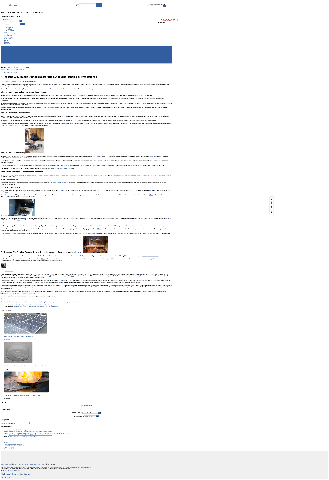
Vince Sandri (6, 81)
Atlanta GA (7, 302)
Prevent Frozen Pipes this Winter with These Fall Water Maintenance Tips (30, 431)
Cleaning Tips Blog (9, 447)
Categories (4, 423)
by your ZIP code (76, 412)
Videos (10, 29)
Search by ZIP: (5, 67)
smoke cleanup (40, 302)
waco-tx (77, 302)
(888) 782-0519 (170, 20)
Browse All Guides (9, 449)
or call (162, 19)
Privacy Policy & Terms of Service (14, 445)
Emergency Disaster (10, 33)
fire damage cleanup (17, 302)
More (51, 88)
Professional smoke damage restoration (12, 233)
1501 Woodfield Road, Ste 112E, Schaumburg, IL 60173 (29, 464)
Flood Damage (8, 37)
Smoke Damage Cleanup (52, 302)
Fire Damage (8, 35)
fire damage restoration (29, 302)
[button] (271, 206)
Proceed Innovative (14, 470)
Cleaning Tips (8, 32)
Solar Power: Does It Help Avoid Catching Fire (18, 336)
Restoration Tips (9, 27)
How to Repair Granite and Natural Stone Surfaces (22, 436)
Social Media (11, 30)
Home (6, 442)
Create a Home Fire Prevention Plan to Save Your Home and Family (25, 366)
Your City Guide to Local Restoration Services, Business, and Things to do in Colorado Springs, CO (39, 433)
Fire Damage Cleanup (10, 72)
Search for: (77, 5)
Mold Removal (8, 38)
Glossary (6, 42)
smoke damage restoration (8, 86)
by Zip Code (6, 19)
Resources (7, 43)
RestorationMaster (6, 464)
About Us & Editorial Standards (13, 444)
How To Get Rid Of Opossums (22, 430)
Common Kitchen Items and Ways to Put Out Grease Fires (22, 395)
